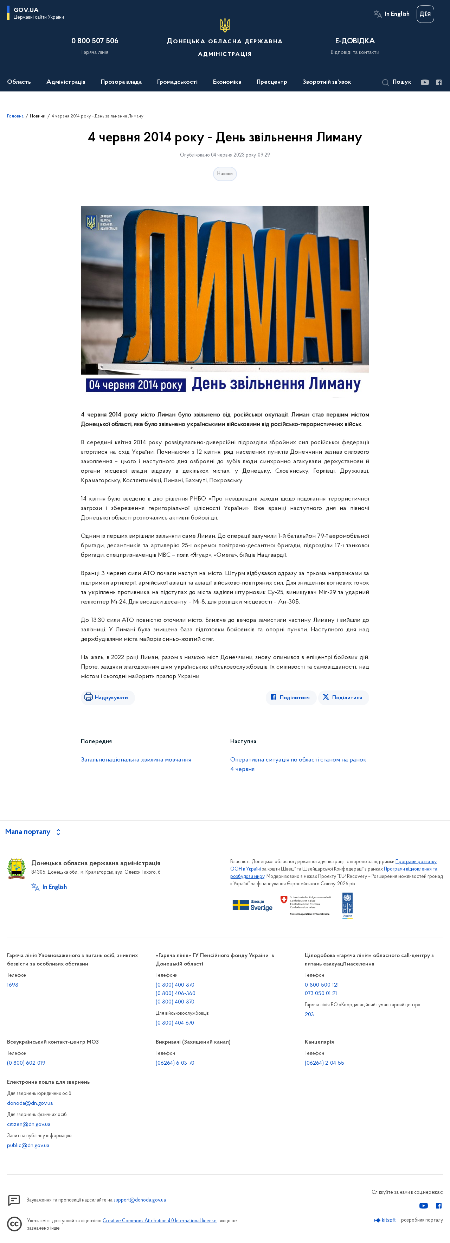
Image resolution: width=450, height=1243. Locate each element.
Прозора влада (121, 82)
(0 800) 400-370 (175, 1002)
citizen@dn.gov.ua (28, 1124)
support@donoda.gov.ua (140, 1200)
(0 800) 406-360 (175, 993)
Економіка (227, 82)
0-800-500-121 (322, 985)
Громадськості (177, 82)
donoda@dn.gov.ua (30, 1103)
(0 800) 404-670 (175, 1023)
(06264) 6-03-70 (175, 1063)
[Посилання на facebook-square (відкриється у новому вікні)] (438, 82)
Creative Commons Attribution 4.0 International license (160, 1221)
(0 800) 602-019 (26, 1063)
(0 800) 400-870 (175, 985)
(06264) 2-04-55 (324, 1063)
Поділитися (295, 698)
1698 (12, 985)
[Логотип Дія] (425, 14)
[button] (396, 82)
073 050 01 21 (321, 993)
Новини (37, 116)
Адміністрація (65, 82)
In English (397, 14)
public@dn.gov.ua (28, 1145)
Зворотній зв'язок (327, 82)
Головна (15, 116)
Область (19, 82)
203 (309, 1015)
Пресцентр (272, 82)
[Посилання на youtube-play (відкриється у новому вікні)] (424, 82)
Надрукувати (111, 698)
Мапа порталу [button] (28, 832)
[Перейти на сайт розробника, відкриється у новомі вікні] (385, 1220)
